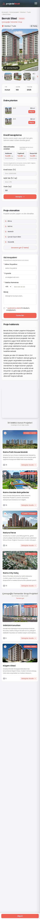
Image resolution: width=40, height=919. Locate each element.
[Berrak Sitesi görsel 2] (8, 76)
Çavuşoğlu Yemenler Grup (12, 22)
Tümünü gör (20, 598)
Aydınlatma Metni (14, 308)
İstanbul (23, 12)
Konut (7, 90)
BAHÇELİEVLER (32, 473)
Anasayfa (5, 12)
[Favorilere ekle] (5, 433)
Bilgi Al (31, 112)
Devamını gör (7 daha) (20, 248)
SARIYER (33, 433)
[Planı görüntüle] (8, 110)
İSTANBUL (27, 433)
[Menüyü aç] (35, 3)
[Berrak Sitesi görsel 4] (27, 76)
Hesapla (18, 197)
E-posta (7, 273)
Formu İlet (20, 315)
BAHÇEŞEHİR (32, 513)
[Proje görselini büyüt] (20, 50)
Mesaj (6, 292)
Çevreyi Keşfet (12, 68)
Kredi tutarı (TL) (10, 170)
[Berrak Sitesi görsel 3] (17, 76)
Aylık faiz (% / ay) (10, 178)
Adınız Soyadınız (10, 264)
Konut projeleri (14, 12)
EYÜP (34, 554)
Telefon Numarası (11, 282)
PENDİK (34, 606)
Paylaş (35, 26)
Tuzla (29, 12)
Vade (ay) (8, 186)
